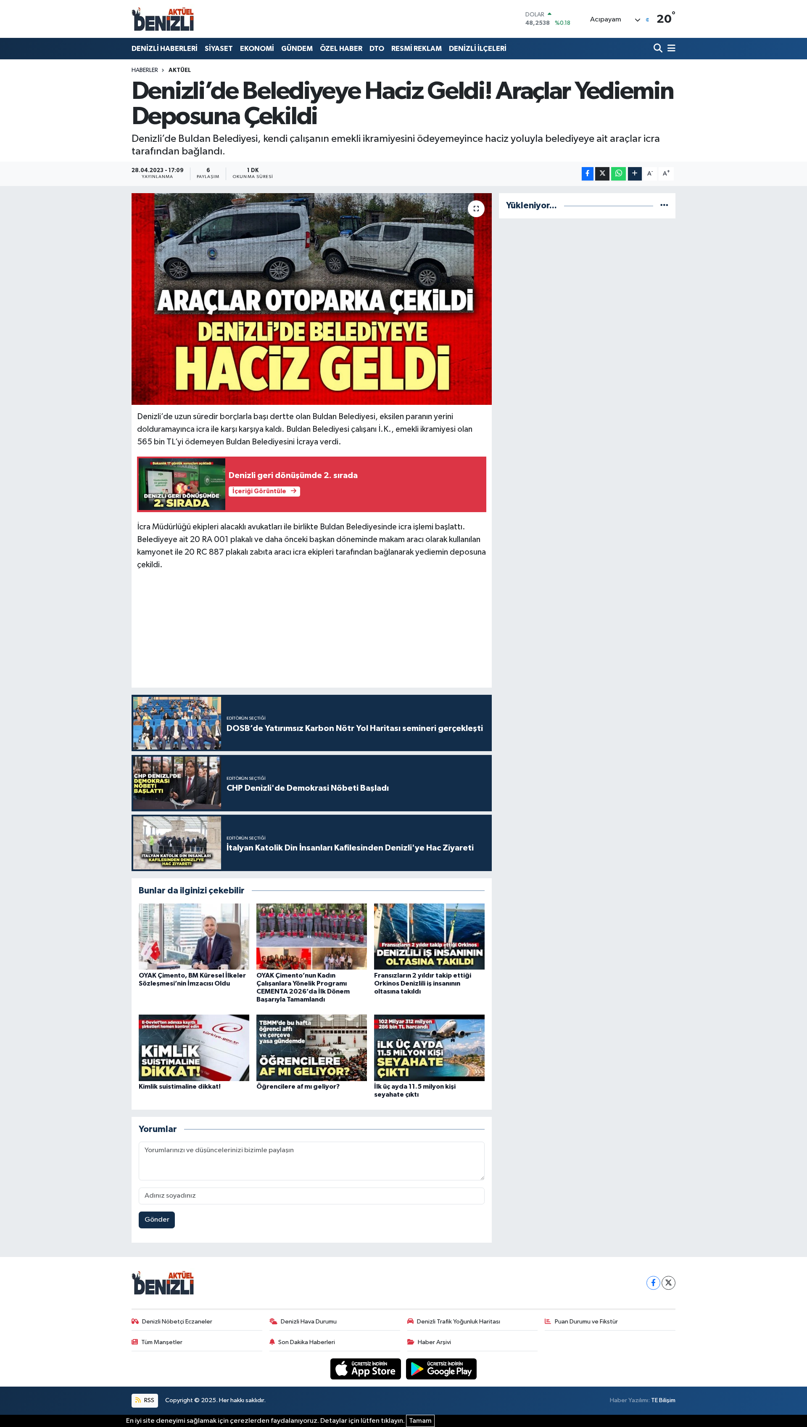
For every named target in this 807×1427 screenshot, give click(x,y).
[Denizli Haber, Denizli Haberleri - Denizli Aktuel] (163, 19)
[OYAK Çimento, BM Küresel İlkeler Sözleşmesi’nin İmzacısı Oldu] (194, 936)
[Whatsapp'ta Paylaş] (618, 174)
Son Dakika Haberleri (306, 1342)
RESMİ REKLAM (416, 48)
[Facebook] (653, 1283)
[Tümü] (664, 205)
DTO (376, 48)
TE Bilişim (663, 1400)
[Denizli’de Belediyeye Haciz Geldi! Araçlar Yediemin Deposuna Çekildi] (312, 298)
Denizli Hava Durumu (309, 1321)
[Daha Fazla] (635, 174)
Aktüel (180, 70)
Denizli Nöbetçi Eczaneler (177, 1321)
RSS (148, 1400)
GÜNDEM (297, 48)
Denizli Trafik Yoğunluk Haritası (458, 1321)
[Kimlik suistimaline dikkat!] (194, 1047)
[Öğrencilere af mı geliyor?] (311, 1047)
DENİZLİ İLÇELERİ (477, 48)
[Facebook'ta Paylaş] (587, 174)
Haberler (145, 70)
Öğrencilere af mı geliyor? (298, 1086)
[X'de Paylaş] (602, 174)
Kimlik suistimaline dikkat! (180, 1086)
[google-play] (441, 1368)
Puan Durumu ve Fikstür (586, 1321)
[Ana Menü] (670, 49)
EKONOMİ (257, 48)
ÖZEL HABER (341, 48)
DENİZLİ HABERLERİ (165, 48)
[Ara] (659, 49)
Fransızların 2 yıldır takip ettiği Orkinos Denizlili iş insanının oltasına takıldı (422, 983)
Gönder (157, 1219)
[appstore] (366, 1368)
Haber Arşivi (434, 1342)
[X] (668, 1283)
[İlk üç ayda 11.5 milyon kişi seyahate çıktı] (429, 1047)
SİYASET (219, 48)
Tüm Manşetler (161, 1342)
